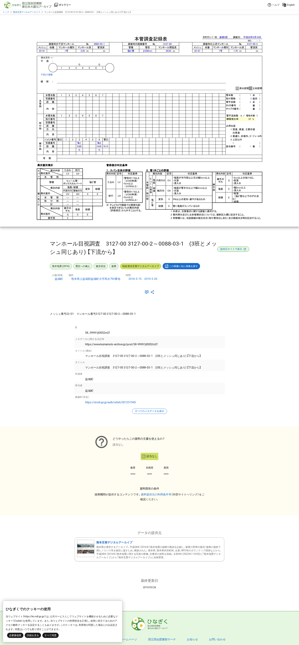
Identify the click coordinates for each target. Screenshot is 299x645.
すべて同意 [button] (50, 635)
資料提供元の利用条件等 (156, 494)
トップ (6, 12)
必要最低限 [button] (15, 635)
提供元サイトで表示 (231, 249)
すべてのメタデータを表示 (149, 411)
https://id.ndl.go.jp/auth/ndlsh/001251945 (110, 402)
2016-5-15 (135, 279)
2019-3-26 (150, 279)
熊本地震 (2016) (61, 266)
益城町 (59, 279)
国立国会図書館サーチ (162, 639)
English (291, 4)
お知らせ (192, 639)
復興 (113, 266)
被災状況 (101, 266)
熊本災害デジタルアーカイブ (26, 12)
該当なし (151, 456)
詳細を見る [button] (33, 635)
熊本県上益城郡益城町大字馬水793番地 (95, 279)
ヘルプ (275, 4)
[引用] (147, 292)
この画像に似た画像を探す (183, 266)
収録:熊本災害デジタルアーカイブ (140, 266)
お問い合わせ (217, 639)
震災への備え (82, 266)
